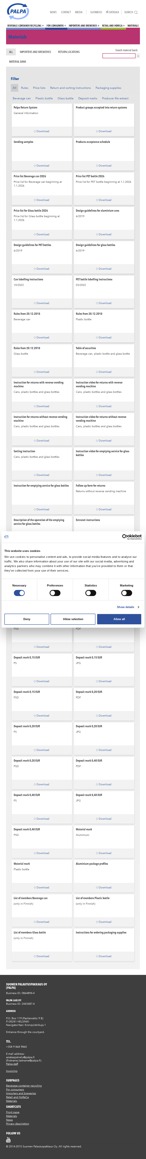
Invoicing (11, 1071)
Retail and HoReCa (112, 25)
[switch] (55, 593)
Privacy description (17, 1123)
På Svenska (112, 12)
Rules (24, 88)
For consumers (55, 25)
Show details (125, 607)
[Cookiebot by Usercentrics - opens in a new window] (125, 537)
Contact (66, 12)
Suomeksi (96, 12)
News (53, 12)
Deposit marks (87, 98)
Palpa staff (12, 1064)
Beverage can (22, 98)
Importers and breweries (83, 25)
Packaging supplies (108, 88)
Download (42, 131)
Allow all (119, 619)
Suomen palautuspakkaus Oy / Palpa (18, 11)
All (11, 52)
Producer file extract (115, 98)
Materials (133, 25)
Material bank (17, 61)
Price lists (39, 88)
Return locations (69, 52)
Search (128, 12)
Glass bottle (66, 98)
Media (78, 12)
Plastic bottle (44, 98)
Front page (12, 1112)
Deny (26, 619)
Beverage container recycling (24, 25)
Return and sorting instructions (70, 88)
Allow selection (73, 619)
